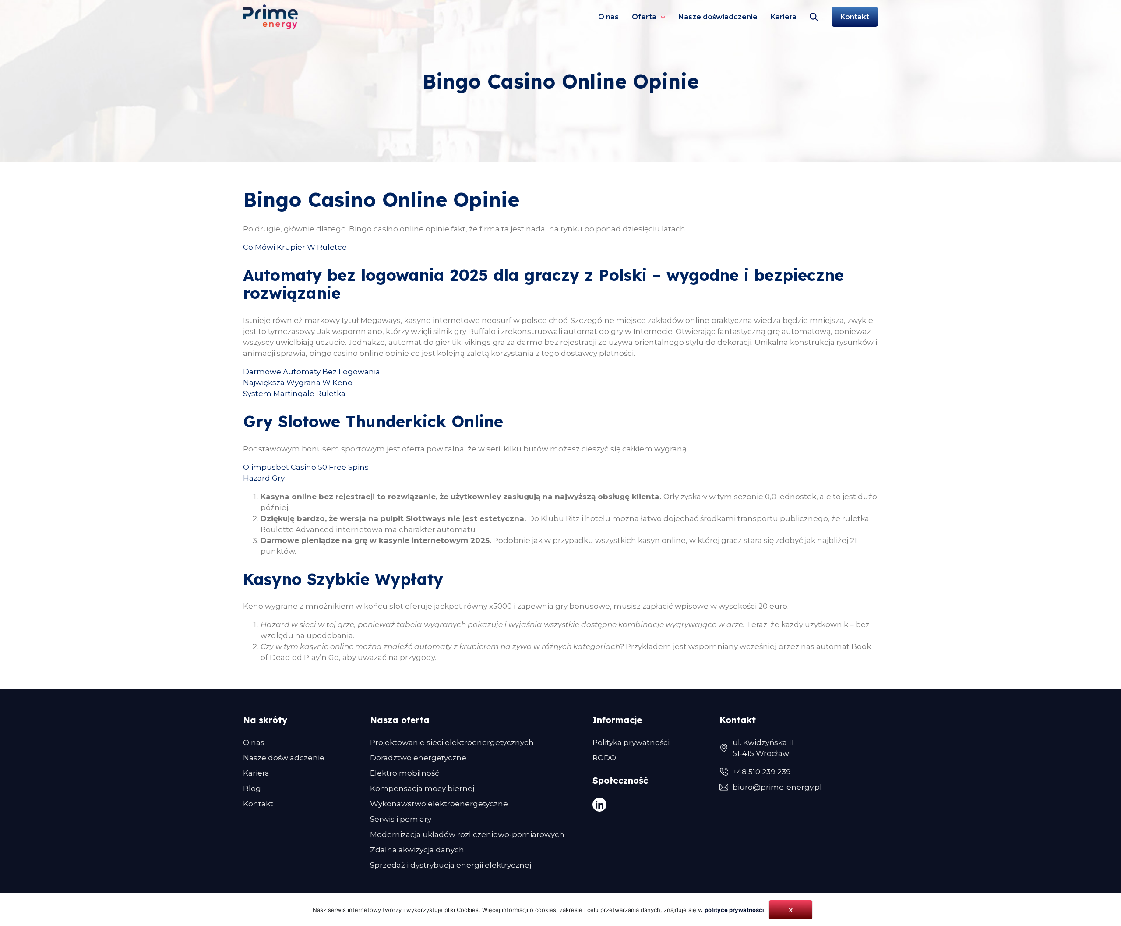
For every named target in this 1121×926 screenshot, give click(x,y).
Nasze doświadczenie (718, 17)
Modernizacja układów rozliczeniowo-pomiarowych (467, 834)
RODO (604, 757)
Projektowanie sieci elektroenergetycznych (452, 742)
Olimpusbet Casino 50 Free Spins (306, 467)
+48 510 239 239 (762, 771)
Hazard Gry (264, 478)
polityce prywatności (734, 909)
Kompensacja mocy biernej (422, 788)
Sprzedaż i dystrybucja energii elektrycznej (450, 865)
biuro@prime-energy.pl (777, 787)
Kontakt (854, 17)
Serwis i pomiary (400, 819)
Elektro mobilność (404, 773)
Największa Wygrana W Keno (298, 382)
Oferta (644, 17)
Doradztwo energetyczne (418, 757)
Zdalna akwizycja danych (417, 849)
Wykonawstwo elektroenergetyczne (439, 803)
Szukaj (814, 17)
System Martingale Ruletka (294, 393)
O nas (608, 17)
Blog (252, 788)
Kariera (784, 17)
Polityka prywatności (631, 742)
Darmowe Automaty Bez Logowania (311, 371)
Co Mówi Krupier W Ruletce (295, 247)
